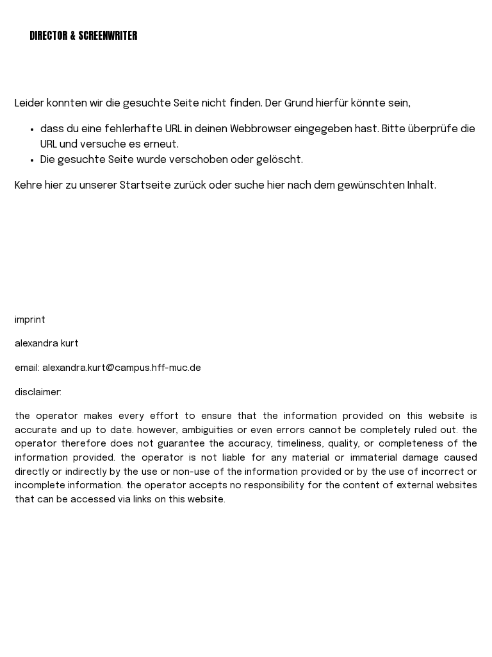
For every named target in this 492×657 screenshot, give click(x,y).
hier (54, 185)
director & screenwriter (83, 35)
